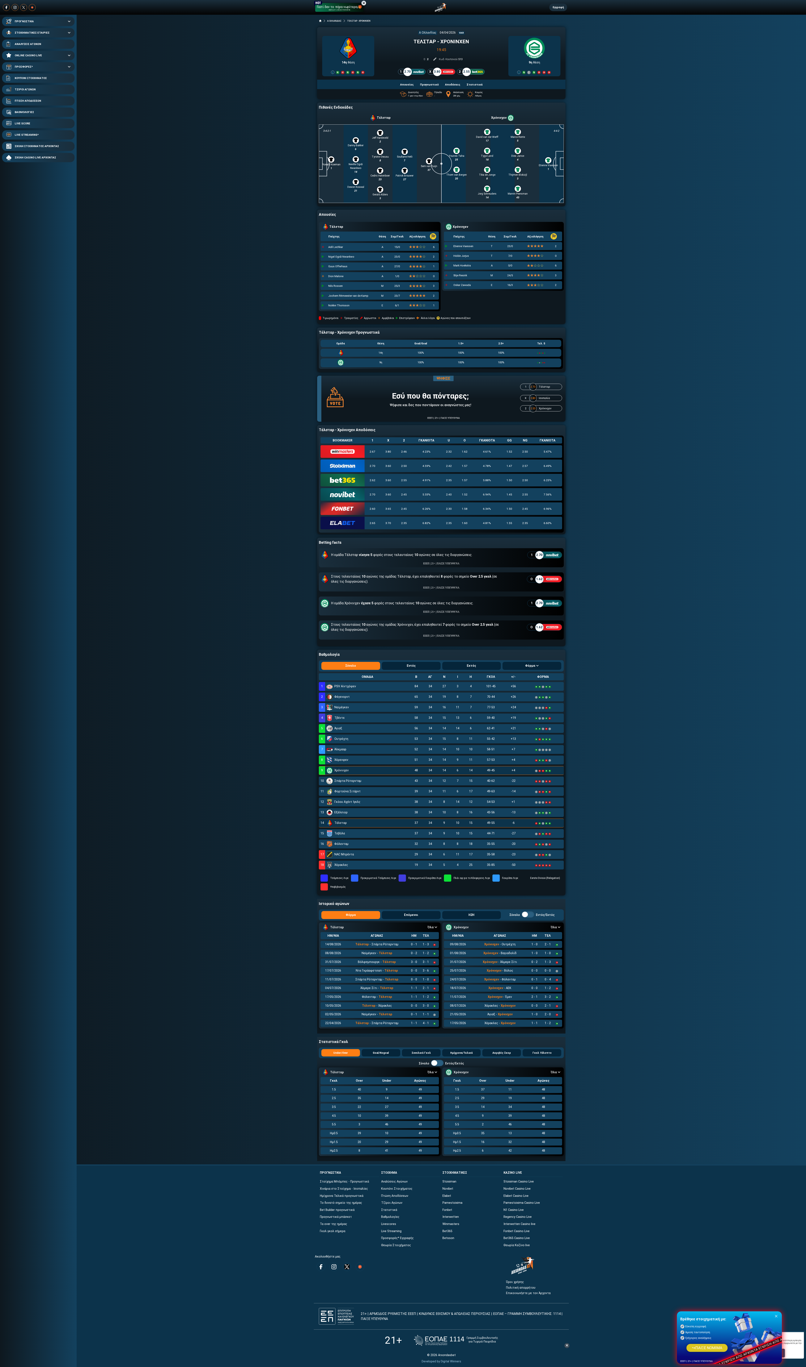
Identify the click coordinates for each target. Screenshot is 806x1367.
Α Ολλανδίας (427, 32)
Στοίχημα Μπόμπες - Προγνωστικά (344, 1181)
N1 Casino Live (514, 1210)
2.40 (449, 494)
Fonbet (447, 1210)
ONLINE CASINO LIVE (28, 55)
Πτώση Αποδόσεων (394, 1196)
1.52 (509, 451)
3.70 (388, 523)
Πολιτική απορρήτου (520, 1287)
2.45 (404, 494)
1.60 (464, 523)
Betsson (448, 1238)
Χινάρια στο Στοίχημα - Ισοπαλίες (344, 1189)
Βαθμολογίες (390, 1217)
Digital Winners (451, 1361)
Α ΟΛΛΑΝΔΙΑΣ (334, 21)
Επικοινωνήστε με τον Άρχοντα (528, 1293)
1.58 (464, 508)
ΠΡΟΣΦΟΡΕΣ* (24, 66)
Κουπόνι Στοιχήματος (396, 1189)
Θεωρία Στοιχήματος (396, 1245)
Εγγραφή (558, 7)
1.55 (509, 523)
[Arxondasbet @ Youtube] (32, 7)
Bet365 (447, 1231)
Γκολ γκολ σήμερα (332, 1231)
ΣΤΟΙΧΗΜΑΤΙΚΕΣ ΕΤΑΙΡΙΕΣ (32, 32)
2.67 (372, 451)
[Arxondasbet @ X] (23, 7)
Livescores (388, 1224)
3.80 (388, 451)
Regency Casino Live (518, 1217)
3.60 (388, 466)
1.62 (464, 451)
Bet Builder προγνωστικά (337, 1210)
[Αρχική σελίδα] (320, 21)
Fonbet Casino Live (517, 1231)
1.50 (509, 480)
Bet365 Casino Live (517, 1238)
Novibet (447, 1189)
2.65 (372, 523)
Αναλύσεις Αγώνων (394, 1181)
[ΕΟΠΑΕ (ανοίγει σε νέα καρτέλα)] (456, 1340)
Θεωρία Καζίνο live (517, 1245)
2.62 (372, 480)
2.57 (525, 466)
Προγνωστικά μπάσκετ (336, 1217)
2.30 (449, 508)
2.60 (372, 508)
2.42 (449, 466)
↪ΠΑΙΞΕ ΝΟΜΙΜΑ (707, 1348)
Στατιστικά (389, 1210)
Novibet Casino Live (517, 1189)
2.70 (372, 466)
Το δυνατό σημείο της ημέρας (341, 1203)
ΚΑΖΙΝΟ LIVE (513, 1173)
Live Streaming (391, 1231)
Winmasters (450, 1224)
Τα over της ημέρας (333, 1224)
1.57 (464, 466)
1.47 (509, 466)
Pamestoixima (452, 1203)
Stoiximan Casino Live (519, 1181)
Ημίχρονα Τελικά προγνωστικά (341, 1196)
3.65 (388, 508)
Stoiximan (449, 1181)
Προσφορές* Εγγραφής (397, 1238)
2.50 (525, 451)
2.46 (404, 451)
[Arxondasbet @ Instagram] (15, 7)
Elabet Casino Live (516, 1196)
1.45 (509, 494)
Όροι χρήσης (515, 1282)
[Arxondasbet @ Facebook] (6, 7)
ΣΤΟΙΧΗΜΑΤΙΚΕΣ (454, 1173)
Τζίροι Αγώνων (391, 1203)
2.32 (449, 451)
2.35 (449, 480)
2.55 (404, 480)
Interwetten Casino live (519, 1224)
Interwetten (450, 1217)
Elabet (446, 1196)
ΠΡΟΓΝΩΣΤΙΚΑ (24, 21)
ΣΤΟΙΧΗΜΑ (389, 1173)
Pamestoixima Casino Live (522, 1203)
